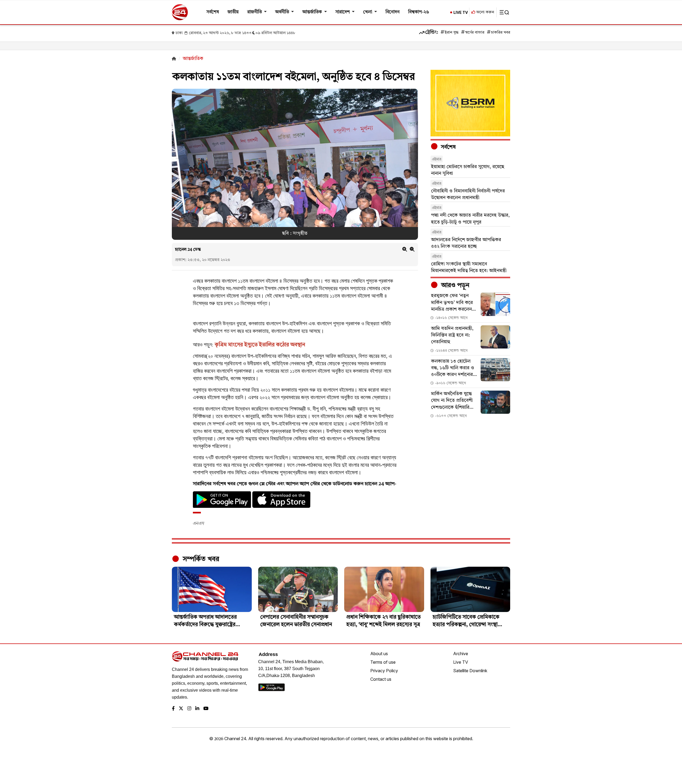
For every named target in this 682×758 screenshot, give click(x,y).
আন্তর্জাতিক (312, 12)
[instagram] (189, 709)
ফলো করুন (484, 12)
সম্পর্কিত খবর (200, 559)
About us (379, 653)
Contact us (380, 679)
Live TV (460, 662)
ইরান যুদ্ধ (451, 33)
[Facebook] (173, 709)
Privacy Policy (384, 670)
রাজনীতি (255, 12)
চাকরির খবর (500, 33)
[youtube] (205, 709)
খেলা (368, 12)
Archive (460, 653)
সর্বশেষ (212, 12)
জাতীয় (233, 12)
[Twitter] (181, 709)
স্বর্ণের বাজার (474, 33)
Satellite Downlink (470, 670)
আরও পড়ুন (454, 285)
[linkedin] (197, 709)
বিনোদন (392, 12)
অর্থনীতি (282, 12)
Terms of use (383, 662)
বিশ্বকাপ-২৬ (418, 12)
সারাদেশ (343, 12)
